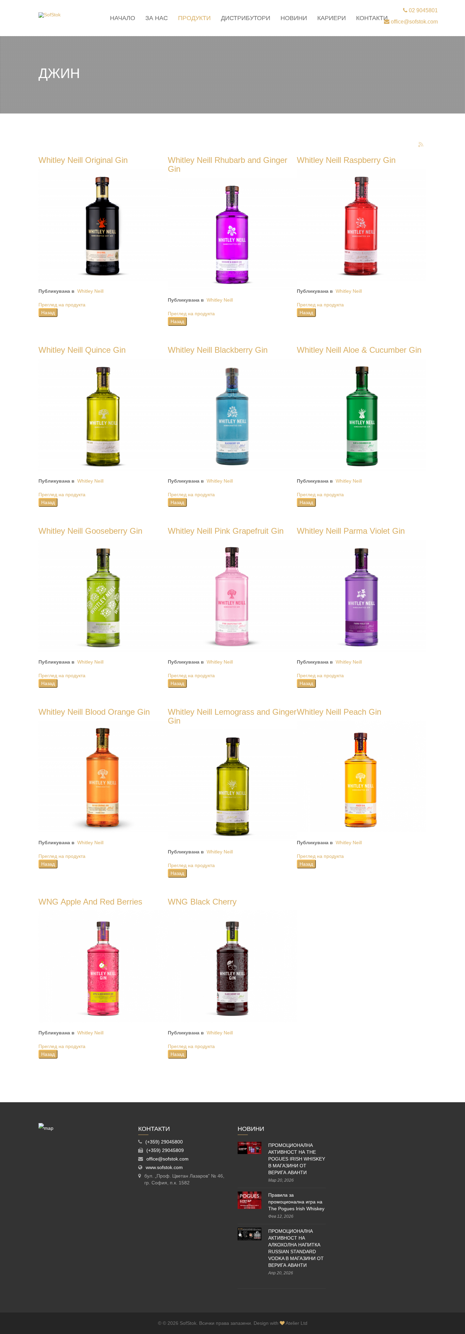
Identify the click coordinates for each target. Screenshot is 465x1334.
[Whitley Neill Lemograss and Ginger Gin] (232, 785)
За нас (156, 18)
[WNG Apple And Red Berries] (103, 966)
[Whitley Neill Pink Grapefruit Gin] (232, 595)
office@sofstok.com (413, 22)
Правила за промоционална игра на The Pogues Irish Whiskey (296, 1201)
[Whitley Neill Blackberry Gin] (232, 414)
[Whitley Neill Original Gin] (103, 224)
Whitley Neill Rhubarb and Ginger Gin (227, 164)
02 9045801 (422, 10)
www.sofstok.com (164, 1167)
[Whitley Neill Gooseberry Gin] (103, 595)
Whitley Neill (90, 291)
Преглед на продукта (61, 304)
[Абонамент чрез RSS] (421, 145)
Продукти (194, 18)
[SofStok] (49, 15)
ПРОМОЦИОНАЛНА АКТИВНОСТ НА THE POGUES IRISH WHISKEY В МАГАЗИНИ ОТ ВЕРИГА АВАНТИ (296, 1158)
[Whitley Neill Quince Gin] (103, 414)
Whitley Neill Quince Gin (82, 349)
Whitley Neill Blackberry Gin (218, 349)
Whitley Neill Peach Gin (339, 711)
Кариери (331, 18)
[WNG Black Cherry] (232, 966)
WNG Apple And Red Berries (90, 901)
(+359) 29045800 (164, 1141)
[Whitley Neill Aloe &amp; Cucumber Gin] (361, 414)
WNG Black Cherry (202, 901)
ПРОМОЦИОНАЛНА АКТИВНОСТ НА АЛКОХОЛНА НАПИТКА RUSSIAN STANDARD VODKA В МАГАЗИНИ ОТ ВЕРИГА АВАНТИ (296, 1248)
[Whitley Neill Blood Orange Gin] (103, 776)
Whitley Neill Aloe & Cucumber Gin (359, 349)
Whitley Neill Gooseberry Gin (90, 530)
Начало (122, 18)
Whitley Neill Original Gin (83, 160)
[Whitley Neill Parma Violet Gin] (361, 595)
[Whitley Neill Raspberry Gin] (361, 224)
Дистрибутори (245, 18)
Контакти (372, 18)
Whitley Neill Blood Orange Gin (94, 711)
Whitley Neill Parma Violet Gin (351, 530)
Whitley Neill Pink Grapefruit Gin (226, 530)
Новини (293, 18)
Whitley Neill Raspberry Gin (346, 160)
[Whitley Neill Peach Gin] (361, 776)
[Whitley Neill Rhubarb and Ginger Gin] (232, 233)
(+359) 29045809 (165, 1150)
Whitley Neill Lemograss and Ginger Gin (232, 716)
